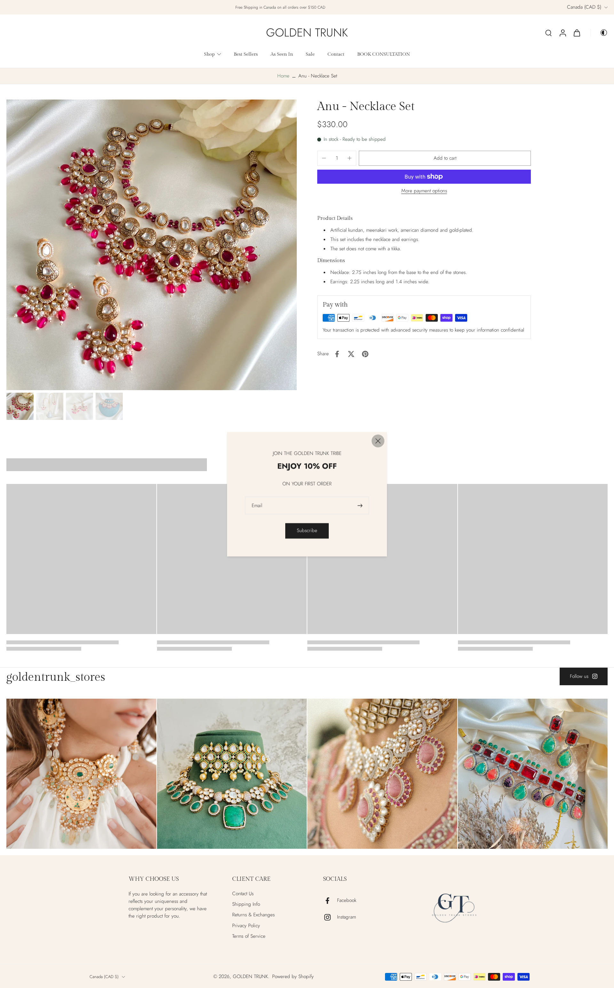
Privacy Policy (246, 925)
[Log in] (562, 32)
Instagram (346, 917)
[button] (445, 158)
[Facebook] (330, 901)
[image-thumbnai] (20, 406)
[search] (548, 32)
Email (257, 505)
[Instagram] (330, 917)
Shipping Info (246, 904)
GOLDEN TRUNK (250, 976)
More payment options (424, 192)
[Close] (378, 440)
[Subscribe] (360, 505)
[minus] (324, 158)
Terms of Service (248, 936)
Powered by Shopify (293, 976)
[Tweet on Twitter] (351, 354)
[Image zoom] (151, 245)
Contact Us (243, 893)
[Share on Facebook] (337, 354)
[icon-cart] (577, 32)
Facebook (346, 900)
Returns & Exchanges (253, 915)
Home (283, 75)
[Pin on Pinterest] (365, 354)
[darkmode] (599, 32)
